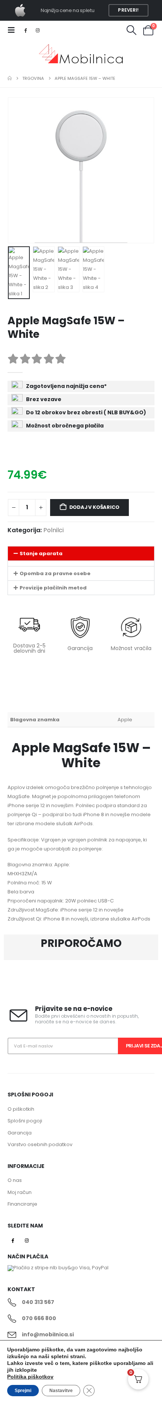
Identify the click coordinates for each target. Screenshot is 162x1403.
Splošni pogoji (25, 1120)
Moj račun (20, 1192)
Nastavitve (61, 1390)
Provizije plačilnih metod (53, 587)
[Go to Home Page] (10, 78)
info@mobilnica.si (48, 1334)
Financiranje (22, 1204)
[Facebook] (25, 30)
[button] (14, 30)
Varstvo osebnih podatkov (40, 1144)
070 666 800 (39, 1318)
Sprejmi (23, 1390)
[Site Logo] (81, 54)
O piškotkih (21, 1109)
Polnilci (53, 530)
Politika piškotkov (30, 1377)
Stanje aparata (41, 553)
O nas (15, 1180)
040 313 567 (38, 1302)
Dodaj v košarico (94, 507)
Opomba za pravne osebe (55, 573)
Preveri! (128, 10)
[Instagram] (38, 30)
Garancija (20, 1132)
